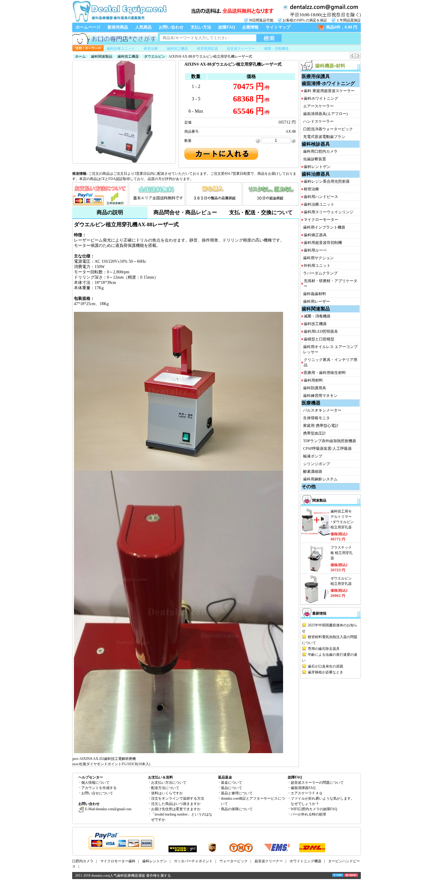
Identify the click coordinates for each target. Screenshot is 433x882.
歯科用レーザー (316, 301)
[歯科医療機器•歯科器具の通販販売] (119, 21)
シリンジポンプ (316, 464)
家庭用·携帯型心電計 (321, 425)
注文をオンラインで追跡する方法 (177, 798)
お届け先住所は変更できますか (176, 809)
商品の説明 (110, 212)
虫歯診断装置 (314, 159)
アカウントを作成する (99, 788)
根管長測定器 (207, 48)
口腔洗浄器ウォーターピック (328, 129)
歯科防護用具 (314, 388)
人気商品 (143, 27)
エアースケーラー (318, 106)
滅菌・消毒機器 (276, 48)
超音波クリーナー (268, 861)
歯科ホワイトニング (321, 98)
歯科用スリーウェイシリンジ (328, 212)
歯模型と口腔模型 (319, 339)
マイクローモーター (321, 219)
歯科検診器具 (316, 144)
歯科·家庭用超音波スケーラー (329, 91)
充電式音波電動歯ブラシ (324, 136)
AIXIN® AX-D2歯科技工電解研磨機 (108, 759)
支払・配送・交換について (261, 212)
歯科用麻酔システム (320, 479)
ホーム (80, 56)
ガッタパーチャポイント (193, 861)
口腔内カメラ (82, 861)
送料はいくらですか (167, 793)
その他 (309, 486)
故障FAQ (226, 27)
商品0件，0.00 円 (341, 27)
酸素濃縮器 (312, 471)
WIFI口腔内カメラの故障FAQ (314, 809)
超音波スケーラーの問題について (317, 783)
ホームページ (88, 27)
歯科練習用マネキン (320, 395)
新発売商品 (118, 27)
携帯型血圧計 (314, 433)
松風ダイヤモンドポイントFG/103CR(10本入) (114, 764)
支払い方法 (201, 27)
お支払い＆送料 (160, 777)
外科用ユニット (317, 265)
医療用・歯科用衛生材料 (325, 372)
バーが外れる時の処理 (308, 814)
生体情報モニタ (316, 418)
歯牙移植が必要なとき (325, 672)
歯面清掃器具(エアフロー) (325, 114)
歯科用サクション (318, 258)
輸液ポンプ (312, 456)
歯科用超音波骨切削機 (323, 242)
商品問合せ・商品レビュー (185, 212)
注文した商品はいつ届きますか (176, 804)
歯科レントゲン (317, 166)
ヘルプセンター (90, 777)
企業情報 (250, 27)
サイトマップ (278, 27)
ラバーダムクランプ (320, 273)
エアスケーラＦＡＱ (306, 793)
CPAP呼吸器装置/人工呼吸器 (327, 448)
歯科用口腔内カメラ (320, 151)
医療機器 (311, 402)
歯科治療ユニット (319, 204)
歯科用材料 (313, 380)
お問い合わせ (171, 27)
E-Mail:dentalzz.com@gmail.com (107, 809)
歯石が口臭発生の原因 (325, 666)
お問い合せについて (97, 793)
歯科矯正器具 (315, 235)
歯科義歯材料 (314, 294)
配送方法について (165, 788)
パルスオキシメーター (322, 410)
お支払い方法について (168, 783)
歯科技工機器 (177, 48)
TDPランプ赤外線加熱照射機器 (329, 441)
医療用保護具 (316, 76)
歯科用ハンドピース (321, 196)
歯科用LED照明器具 (321, 331)
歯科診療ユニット (121, 48)
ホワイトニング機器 (305, 861)
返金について (231, 783)
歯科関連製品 (101, 56)
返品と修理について (237, 793)
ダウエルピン (154, 56)
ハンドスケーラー (318, 121)
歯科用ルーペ (315, 250)
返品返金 (225, 777)
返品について (231, 788)
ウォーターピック (233, 861)
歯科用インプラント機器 (324, 227)
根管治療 (151, 48)
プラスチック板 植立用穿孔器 (341, 552)
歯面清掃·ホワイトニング (328, 83)
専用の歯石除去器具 (324, 649)
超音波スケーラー (241, 48)
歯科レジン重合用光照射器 (327, 181)
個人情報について (95, 783)
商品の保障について (237, 809)
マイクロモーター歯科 (117, 861)
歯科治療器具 (316, 174)
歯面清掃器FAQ (303, 788)
